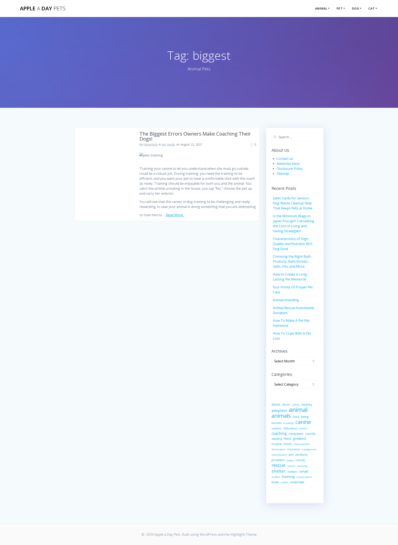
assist (295, 417)
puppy (290, 460)
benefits (277, 423)
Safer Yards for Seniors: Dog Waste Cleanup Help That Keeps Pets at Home (292, 203)
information (278, 449)
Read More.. (175, 215)
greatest (299, 438)
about (276, 404)
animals (281, 415)
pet (291, 454)
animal (298, 409)
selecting (302, 465)
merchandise (279, 454)
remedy (300, 460)
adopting (306, 404)
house (288, 444)
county (310, 433)
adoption (279, 410)
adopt (295, 404)
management (309, 449)
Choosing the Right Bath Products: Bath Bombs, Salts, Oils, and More (292, 261)
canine (303, 421)
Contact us (285, 158)
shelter (278, 471)
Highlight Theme (243, 534)
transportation (304, 477)
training (288, 476)
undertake (297, 482)
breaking (288, 423)
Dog (355, 8)
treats (275, 482)
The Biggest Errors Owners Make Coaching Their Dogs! (195, 136)
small (304, 471)
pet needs (168, 144)
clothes (303, 428)
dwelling (277, 439)
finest (287, 439)
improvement (302, 443)
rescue (278, 465)
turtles (284, 482)
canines (277, 428)
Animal (321, 8)
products (301, 454)
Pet (340, 8)
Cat (371, 8)
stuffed (276, 476)
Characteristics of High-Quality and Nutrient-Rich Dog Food (292, 244)
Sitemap (283, 173)
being (305, 417)
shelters (292, 471)
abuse (286, 404)
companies (296, 433)
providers (278, 460)
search (291, 465)
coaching (279, 433)
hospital (277, 444)
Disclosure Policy (290, 168)
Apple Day (43, 8)
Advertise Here (288, 163)
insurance (293, 449)
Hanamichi (150, 144)
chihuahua (290, 428)
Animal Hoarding (286, 300)
